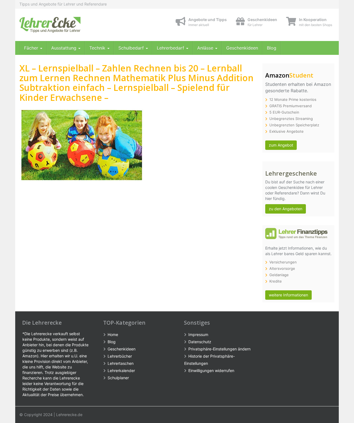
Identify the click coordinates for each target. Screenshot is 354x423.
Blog (271, 48)
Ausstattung (64, 48)
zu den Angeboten (285, 208)
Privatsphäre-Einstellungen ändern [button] (219, 349)
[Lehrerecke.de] (69, 25)
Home (113, 334)
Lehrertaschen (121, 363)
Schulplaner (118, 377)
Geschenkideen (242, 48)
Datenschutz (199, 341)
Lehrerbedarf (171, 48)
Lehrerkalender (121, 370)
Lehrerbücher (120, 356)
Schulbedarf (131, 48)
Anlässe (206, 48)
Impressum (198, 334)
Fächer (32, 48)
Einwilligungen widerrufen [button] (211, 370)
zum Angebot (281, 145)
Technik (98, 48)
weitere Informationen (288, 295)
